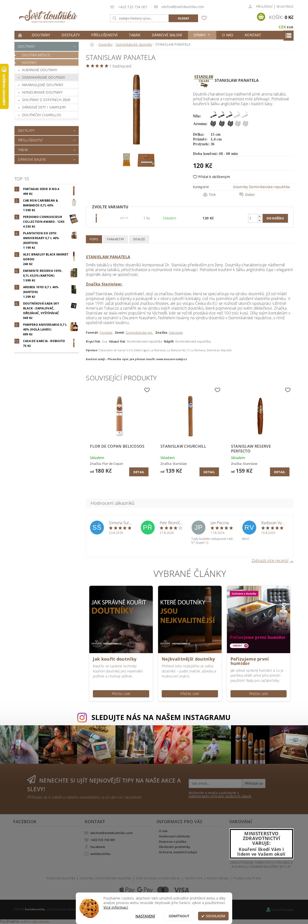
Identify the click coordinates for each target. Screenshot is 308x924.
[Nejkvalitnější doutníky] (190, 619)
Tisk (212, 194)
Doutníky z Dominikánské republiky (105, 878)
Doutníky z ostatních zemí (46, 99)
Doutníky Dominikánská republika (261, 187)
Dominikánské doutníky (43, 77)
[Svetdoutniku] (48, 16)
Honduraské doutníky (42, 92)
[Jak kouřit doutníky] (121, 619)
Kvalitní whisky (217, 878)
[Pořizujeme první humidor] (258, 619)
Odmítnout (179, 916)
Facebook (97, 847)
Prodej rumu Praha (247, 878)
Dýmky (200, 34)
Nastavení (145, 916)
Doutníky (41, 34)
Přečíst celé (121, 693)
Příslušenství (104, 34)
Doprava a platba (172, 841)
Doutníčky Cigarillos (41, 115)
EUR (290, 27)
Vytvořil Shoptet (282, 910)
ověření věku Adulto (34, 921)
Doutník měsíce (36, 55)
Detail (139, 472)
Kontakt (253, 34)
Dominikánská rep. (139, 332)
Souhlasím (215, 916)
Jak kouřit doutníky (114, 659)
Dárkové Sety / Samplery (44, 107)
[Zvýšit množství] (259, 216)
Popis (94, 239)
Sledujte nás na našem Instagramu (161, 717)
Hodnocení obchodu (174, 836)
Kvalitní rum (194, 878)
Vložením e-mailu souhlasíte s (220, 794)
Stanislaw (176, 332)
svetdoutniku (100, 854)
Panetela (106, 332)
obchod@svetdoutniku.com (111, 833)
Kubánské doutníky (39, 70)
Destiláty (71, 34)
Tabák (134, 34)
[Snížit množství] (259, 220)
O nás (227, 34)
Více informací (115, 907)
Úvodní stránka (20, 35)
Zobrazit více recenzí (270, 560)
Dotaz (250, 194)
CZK (282, 27)
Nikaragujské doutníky (42, 85)
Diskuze (139, 239)
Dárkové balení (167, 34)
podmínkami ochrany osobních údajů (220, 796)
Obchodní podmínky (174, 847)
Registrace (285, 7)
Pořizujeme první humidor (250, 661)
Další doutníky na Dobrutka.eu (158, 878)
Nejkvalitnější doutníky (188, 659)
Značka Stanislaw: (104, 284)
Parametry (115, 239)
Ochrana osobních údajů (178, 852)
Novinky (29, 62)
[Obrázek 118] (96, 218)
